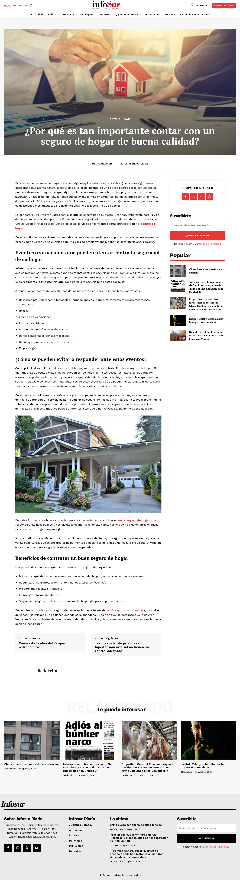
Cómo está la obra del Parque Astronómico (42, 645)
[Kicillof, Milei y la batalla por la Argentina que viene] (178, 320)
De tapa (114, 845)
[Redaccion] (23, 671)
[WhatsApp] (209, 196)
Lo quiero (204, 838)
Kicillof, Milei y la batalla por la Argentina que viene (206, 320)
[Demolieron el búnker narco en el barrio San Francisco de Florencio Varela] (178, 335)
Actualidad (120, 119)
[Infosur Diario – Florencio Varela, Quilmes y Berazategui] (107, 5)
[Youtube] (37, 848)
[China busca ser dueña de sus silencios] (178, 270)
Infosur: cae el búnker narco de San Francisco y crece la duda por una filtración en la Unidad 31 (206, 287)
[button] (26, 5)
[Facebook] (185, 196)
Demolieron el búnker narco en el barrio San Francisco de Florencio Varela (206, 335)
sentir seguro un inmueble (124, 610)
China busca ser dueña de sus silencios (207, 271)
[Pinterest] (201, 196)
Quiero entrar (195, 235)
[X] (193, 196)
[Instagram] (17, 848)
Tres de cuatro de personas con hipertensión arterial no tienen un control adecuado (122, 647)
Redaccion (105, 163)
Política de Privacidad (209, 244)
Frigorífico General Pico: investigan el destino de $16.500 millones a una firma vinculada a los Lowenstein (206, 304)
